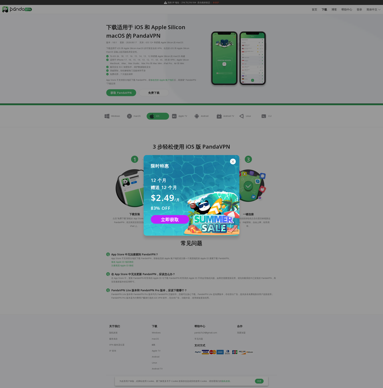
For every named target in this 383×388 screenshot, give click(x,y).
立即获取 (170, 219)
